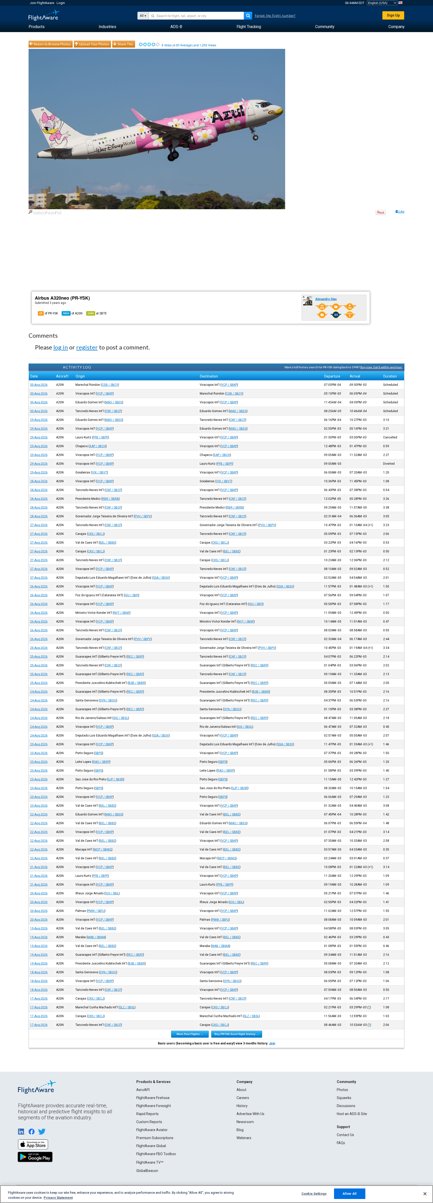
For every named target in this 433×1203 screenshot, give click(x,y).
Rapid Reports (147, 1114)
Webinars (244, 1138)
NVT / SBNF (122, 613)
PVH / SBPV (143, 516)
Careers (243, 1098)
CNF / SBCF (113, 411)
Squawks (344, 1098)
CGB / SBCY (110, 385)
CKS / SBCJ (96, 534)
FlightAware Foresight (153, 1106)
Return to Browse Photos (52, 44)
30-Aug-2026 (39, 385)
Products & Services (153, 1082)
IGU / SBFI (131, 595)
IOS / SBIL (112, 893)
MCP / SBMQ (103, 849)
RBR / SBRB (110, 499)
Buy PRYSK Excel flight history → (236, 1033)
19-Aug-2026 (39, 928)
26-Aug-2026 (39, 586)
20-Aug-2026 (39, 893)
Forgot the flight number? (275, 16)
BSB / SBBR (137, 683)
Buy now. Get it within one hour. (381, 367)
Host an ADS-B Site (352, 1114)
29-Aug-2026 (39, 420)
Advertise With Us (250, 1114)
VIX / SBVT (99, 472)
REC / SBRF (135, 656)
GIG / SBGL (120, 718)
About (241, 1090)
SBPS (98, 753)
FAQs (341, 1143)
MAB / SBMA (96, 937)
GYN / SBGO (108, 700)
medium (39, 212)
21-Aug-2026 (39, 867)
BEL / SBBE (107, 542)
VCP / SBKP (229, 385)
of (72, 313)
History (242, 1106)
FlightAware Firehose (153, 1098)
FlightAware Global (151, 1146)
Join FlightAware (42, 3)
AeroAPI (143, 1090)
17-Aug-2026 (39, 998)
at (97, 313)
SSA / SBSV (161, 577)
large (50, 212)
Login (61, 3)
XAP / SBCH (97, 446)
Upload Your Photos (94, 44)
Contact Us (345, 1135)
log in (60, 347)
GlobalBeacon (147, 1171)
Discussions (346, 1106)
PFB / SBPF (100, 437)
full (59, 212)
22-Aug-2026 (39, 814)
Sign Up (393, 15)
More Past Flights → (190, 1033)
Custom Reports (149, 1122)
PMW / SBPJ (96, 911)
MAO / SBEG (113, 402)
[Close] (424, 1193)
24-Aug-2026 (39, 691)
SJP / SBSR (115, 779)
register (87, 347)
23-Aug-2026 (39, 744)
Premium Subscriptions (154, 1138)
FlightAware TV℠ (149, 1162)
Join (272, 1043)
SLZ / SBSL (127, 1007)
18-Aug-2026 (39, 972)
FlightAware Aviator (152, 1130)
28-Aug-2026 (39, 481)
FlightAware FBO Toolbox (156, 1154)
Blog (240, 1130)
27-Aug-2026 (39, 525)
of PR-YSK (48, 313)
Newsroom (245, 1122)
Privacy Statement (58, 1197)
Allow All (350, 1193)
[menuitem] (36, 27)
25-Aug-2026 (39, 648)
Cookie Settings (314, 1193)
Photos (342, 1090)
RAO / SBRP (101, 762)
